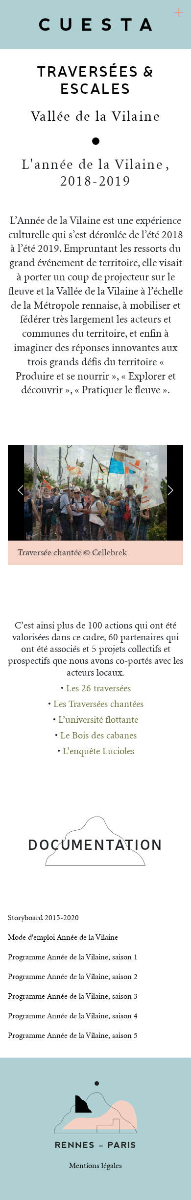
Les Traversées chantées (98, 704)
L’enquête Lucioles (98, 751)
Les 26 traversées (98, 688)
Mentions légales (95, 1166)
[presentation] (20, 490)
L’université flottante (98, 720)
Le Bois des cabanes (98, 736)
